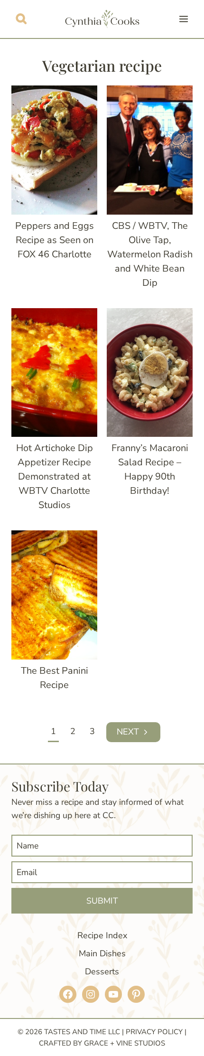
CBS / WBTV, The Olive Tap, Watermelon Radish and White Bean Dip (150, 254)
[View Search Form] (21, 18)
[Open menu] (183, 19)
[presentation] (54, 150)
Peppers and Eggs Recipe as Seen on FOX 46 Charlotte (54, 240)
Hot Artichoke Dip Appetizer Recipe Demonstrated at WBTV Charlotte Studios (54, 476)
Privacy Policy (154, 1032)
